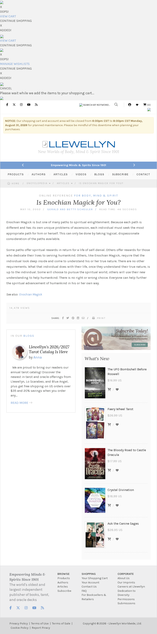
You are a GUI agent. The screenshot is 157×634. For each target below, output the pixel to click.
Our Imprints (126, 582)
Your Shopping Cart (95, 578)
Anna (37, 357)
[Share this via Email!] (83, 318)
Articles (64, 183)
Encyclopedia (37, 183)
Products (63, 578)
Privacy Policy (18, 623)
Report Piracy (41, 628)
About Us (124, 578)
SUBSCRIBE (120, 174)
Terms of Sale (61, 623)
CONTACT (143, 174)
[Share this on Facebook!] (63, 318)
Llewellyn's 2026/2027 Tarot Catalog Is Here (49, 349)
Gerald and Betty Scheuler (70, 209)
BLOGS (99, 174)
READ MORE (19, 403)
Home (15, 183)
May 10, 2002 (30, 209)
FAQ (84, 591)
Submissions (126, 603)
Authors (62, 582)
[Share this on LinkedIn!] (78, 318)
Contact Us (89, 586)
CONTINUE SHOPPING (16, 21)
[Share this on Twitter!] (68, 318)
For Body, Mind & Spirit (96, 195)
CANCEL (6, 88)
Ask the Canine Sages (123, 523)
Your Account (90, 582)
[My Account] (129, 105)
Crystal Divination (121, 490)
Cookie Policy (19, 628)
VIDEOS (81, 174)
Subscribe (64, 591)
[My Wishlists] (137, 105)
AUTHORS (39, 174)
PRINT (101, 318)
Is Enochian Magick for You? (101, 183)
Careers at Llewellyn (131, 586)
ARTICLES (61, 174)
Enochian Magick (30, 294)
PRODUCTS (16, 174)
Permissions (126, 599)
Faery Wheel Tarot (120, 409)
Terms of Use (40, 623)
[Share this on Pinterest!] (73, 318)
